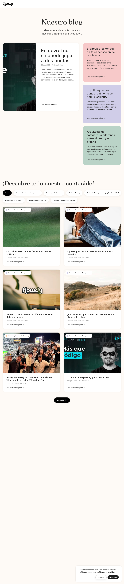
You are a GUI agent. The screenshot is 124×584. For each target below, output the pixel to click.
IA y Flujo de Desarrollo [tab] (37, 200)
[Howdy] (8, 4)
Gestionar (101, 577)
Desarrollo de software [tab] (14, 200)
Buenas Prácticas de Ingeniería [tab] (27, 193)
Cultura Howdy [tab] (74, 193)
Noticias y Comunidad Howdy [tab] (64, 200)
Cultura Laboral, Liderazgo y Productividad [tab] (103, 193)
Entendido (113, 577)
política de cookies (86, 572)
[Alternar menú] (119, 4)
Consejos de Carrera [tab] (54, 193)
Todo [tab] (7, 193)
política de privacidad (106, 572)
